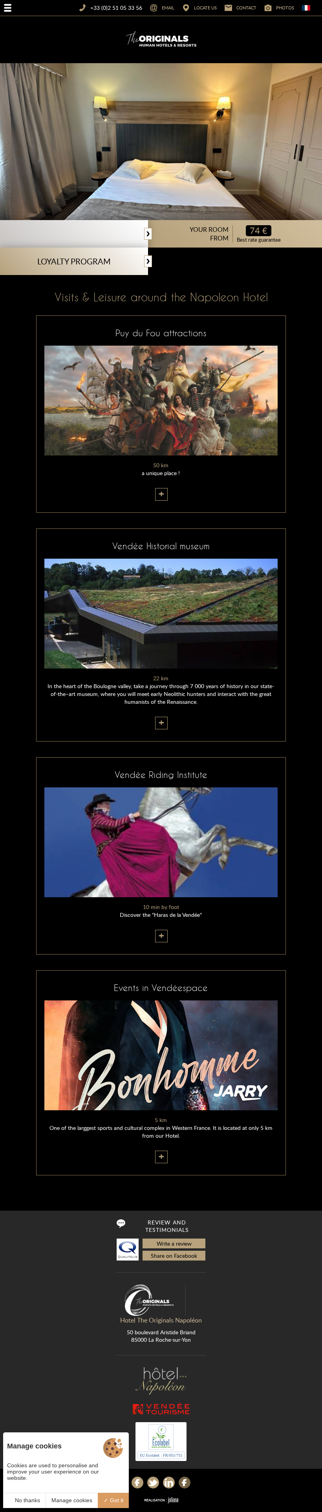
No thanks (26, 1500)
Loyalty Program (74, 261)
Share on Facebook (174, 1255)
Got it (115, 1500)
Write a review (174, 1243)
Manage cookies (71, 1500)
